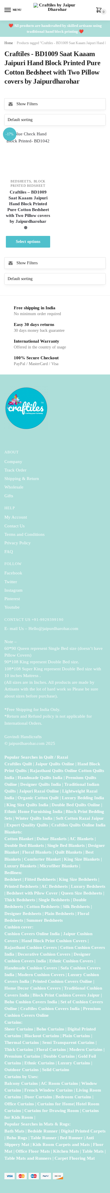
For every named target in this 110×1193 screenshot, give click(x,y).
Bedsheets (21, 181)
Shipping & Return (21, 478)
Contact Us (14, 526)
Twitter (10, 581)
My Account (15, 517)
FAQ (8, 551)
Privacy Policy (17, 543)
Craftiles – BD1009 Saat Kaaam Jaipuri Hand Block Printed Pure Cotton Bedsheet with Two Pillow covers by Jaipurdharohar (28, 207)
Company (13, 461)
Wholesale (14, 487)
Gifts (8, 495)
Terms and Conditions (24, 534)
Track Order (15, 470)
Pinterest (12, 598)
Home (8, 43)
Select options (28, 241)
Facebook (13, 573)
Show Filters (27, 104)
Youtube (12, 607)
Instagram (13, 590)
